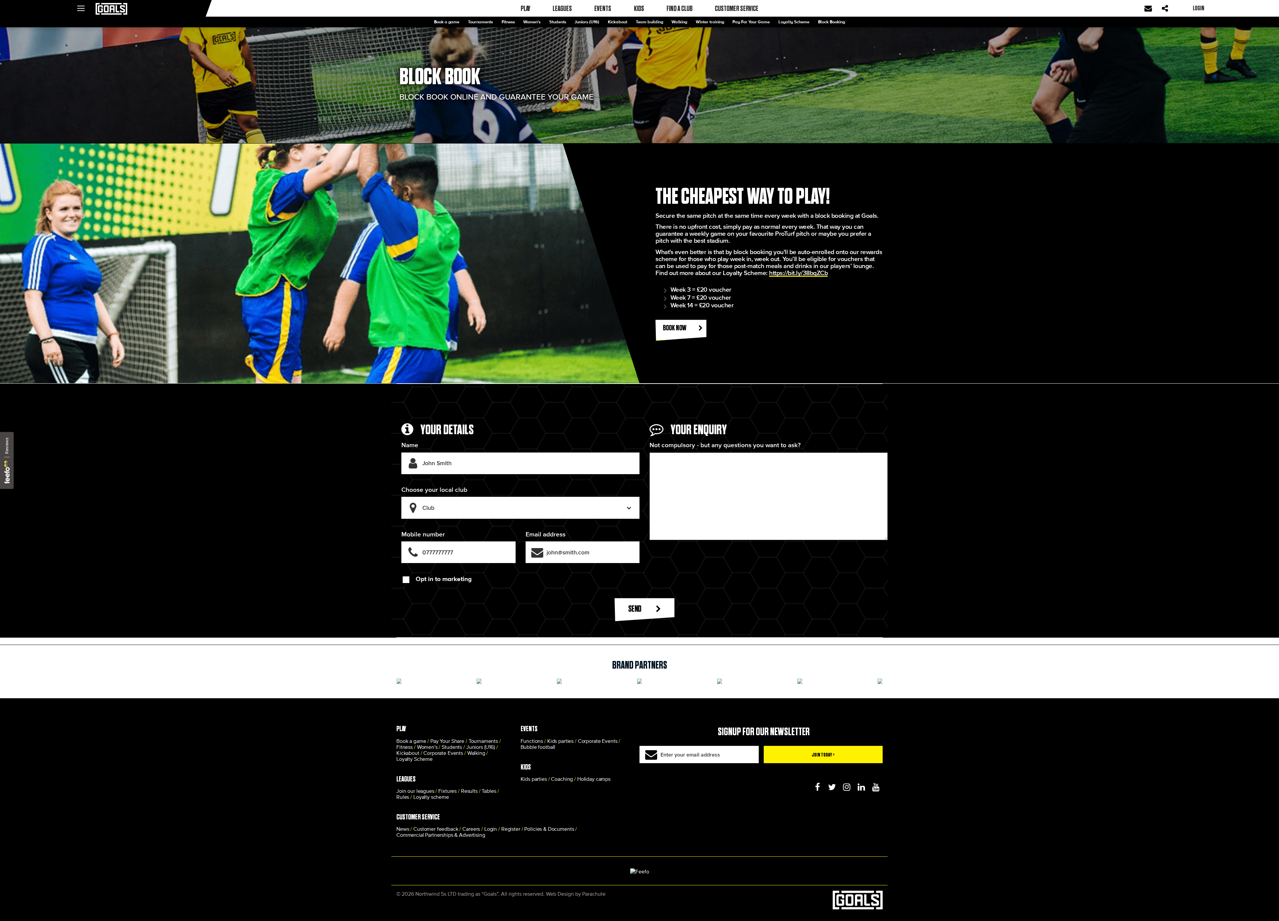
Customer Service (736, 8)
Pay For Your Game (751, 21)
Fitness (508, 21)
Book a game (446, 21)
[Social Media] (817, 787)
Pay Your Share (447, 741)
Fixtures (447, 790)
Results (469, 790)
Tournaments (480, 21)
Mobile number (423, 534)
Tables (489, 790)
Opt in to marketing (444, 578)
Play (525, 8)
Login (490, 828)
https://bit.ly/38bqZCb (798, 272)
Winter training (710, 21)
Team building (649, 21)
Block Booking (831, 21)
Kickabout (617, 21)
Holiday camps (594, 778)
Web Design (560, 894)
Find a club (679, 8)
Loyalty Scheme (793, 21)
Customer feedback (435, 828)
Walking (679, 21)
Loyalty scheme (431, 796)
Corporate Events (443, 753)
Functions (532, 741)
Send (635, 608)
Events (602, 8)
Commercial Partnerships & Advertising (440, 834)
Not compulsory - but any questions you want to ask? (725, 445)
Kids (639, 8)
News (402, 828)
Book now (675, 327)
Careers (471, 828)
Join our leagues (415, 790)
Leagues (562, 8)
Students (557, 21)
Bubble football (538, 747)
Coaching (562, 778)
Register (510, 828)
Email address (546, 534)
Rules (402, 796)
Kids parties (560, 741)
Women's (532, 21)
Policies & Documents (549, 828)
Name (409, 445)
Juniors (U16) (587, 21)
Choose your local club (434, 489)
